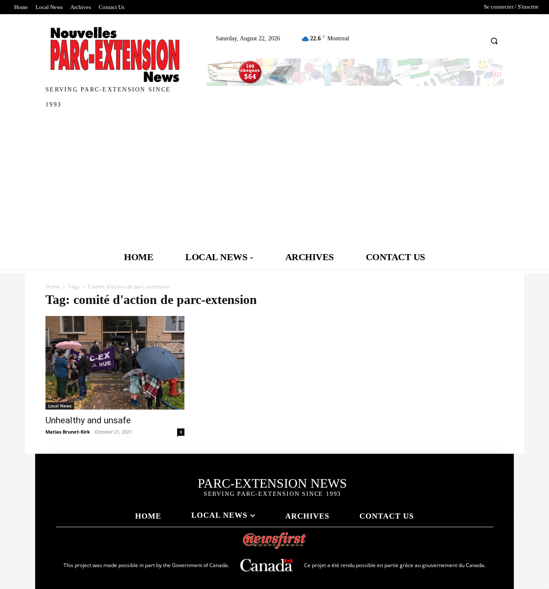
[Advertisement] (274, 181)
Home (52, 286)
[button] (494, 40)
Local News (60, 406)
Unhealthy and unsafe (88, 420)
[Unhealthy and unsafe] (114, 363)
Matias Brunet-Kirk (67, 431)
